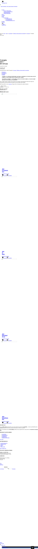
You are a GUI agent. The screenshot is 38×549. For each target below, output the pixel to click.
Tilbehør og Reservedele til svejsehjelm (23, 70)
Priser (1, 445)
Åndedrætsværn (4, 436)
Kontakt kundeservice (4, 443)
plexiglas (10, 84)
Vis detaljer (10, 175)
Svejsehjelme (4, 434)
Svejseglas (14, 70)
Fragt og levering (3, 444)
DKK (5, 547)
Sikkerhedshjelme (5, 435)
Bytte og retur (3, 446)
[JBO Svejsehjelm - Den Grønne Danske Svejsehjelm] (8, 6)
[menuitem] (20, 11)
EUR (4, 546)
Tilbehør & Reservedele (5, 437)
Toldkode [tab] (3, 74)
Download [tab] (3, 73)
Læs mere (5, 175)
